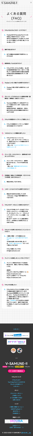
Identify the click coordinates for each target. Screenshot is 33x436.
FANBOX (13, 300)
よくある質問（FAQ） (16, 397)
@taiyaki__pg (26, 432)
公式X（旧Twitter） (16, 427)
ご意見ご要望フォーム (15, 407)
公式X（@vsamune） (16, 243)
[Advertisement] (16, 320)
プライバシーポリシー (16, 393)
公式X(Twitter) (15, 409)
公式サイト (16, 425)
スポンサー (16, 329)
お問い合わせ (16, 400)
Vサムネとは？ (16, 380)
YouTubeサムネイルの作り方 (16, 382)
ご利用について (16, 395)
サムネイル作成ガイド (16, 384)
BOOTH (16, 411)
